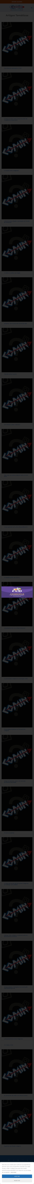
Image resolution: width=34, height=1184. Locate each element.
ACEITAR (17, 1176)
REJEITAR (17, 1180)
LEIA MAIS (13, 1172)
